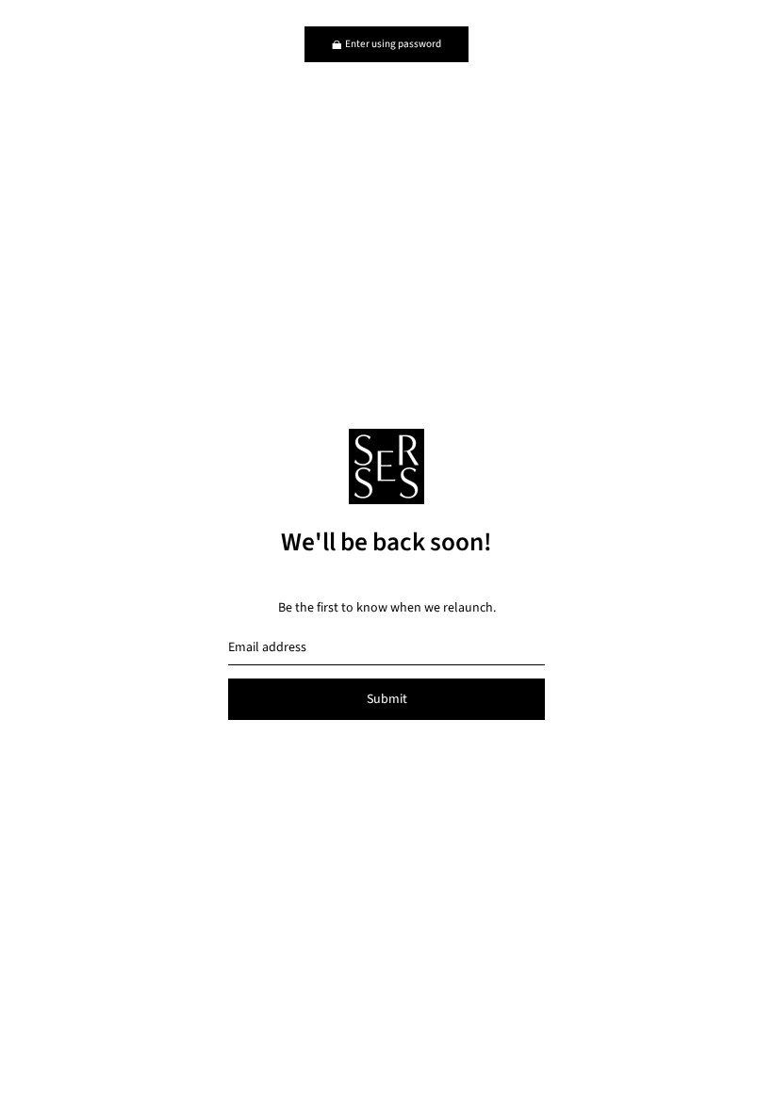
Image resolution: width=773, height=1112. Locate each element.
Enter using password (393, 44)
